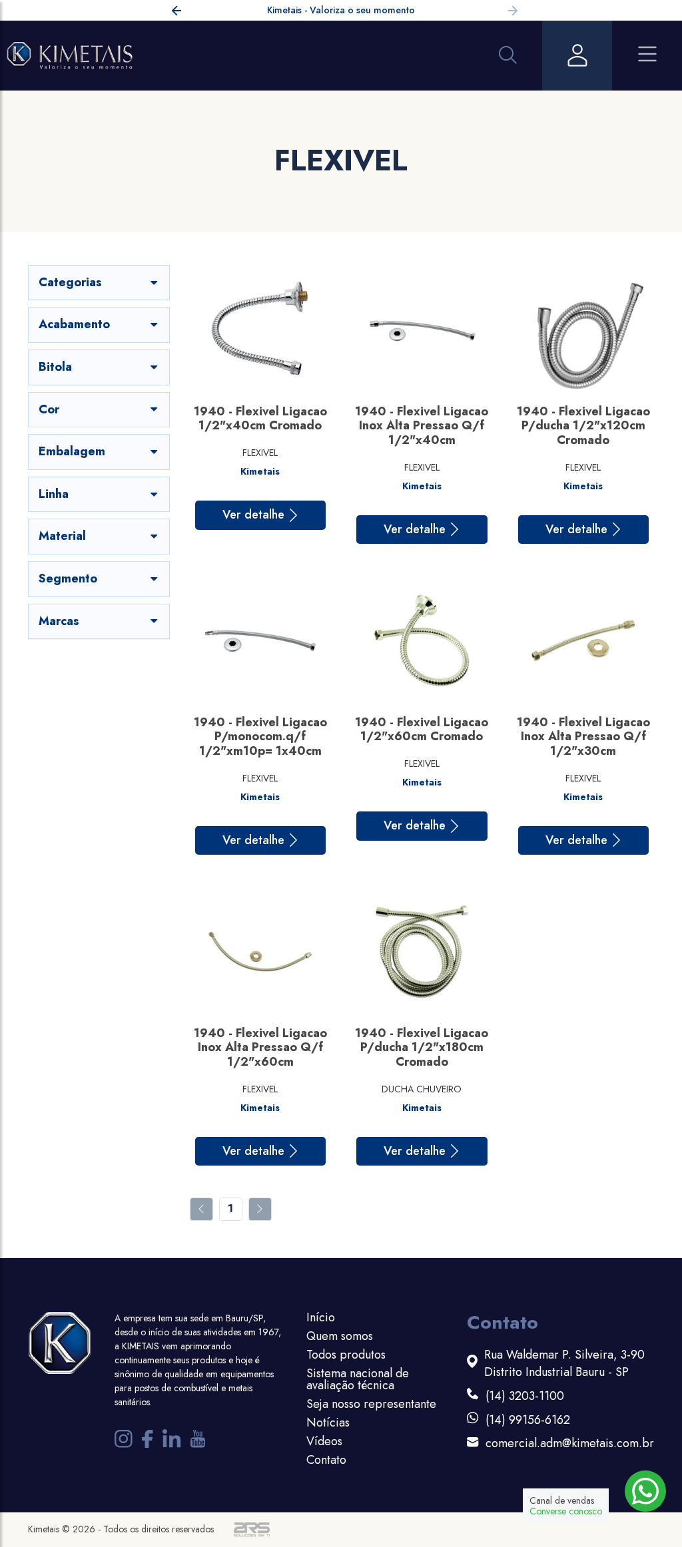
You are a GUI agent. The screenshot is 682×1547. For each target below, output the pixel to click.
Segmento (68, 578)
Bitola (55, 366)
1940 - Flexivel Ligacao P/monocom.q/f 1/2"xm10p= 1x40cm (260, 737)
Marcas (59, 621)
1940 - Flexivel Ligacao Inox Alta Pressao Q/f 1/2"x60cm (260, 1047)
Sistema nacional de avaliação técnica (357, 1379)
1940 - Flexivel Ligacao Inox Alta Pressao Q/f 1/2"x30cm (583, 737)
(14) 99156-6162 (528, 1420)
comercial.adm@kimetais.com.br (570, 1443)
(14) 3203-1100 (525, 1396)
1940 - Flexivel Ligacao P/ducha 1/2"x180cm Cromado (421, 1047)
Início (320, 1317)
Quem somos (339, 1336)
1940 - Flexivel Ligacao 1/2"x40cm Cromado (260, 419)
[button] (512, 12)
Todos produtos (346, 1355)
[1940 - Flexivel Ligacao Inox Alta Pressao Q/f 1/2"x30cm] (583, 641)
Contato (326, 1460)
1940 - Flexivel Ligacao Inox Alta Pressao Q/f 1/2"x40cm (421, 426)
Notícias (328, 1423)
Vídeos (324, 1441)
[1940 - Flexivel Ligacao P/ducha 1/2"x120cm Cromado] (583, 330)
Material (62, 536)
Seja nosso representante (371, 1404)
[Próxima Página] (260, 1209)
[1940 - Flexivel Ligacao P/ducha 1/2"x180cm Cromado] (422, 951)
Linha (54, 494)
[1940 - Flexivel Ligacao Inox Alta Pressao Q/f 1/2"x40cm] (422, 330)
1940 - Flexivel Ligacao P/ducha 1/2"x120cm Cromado (583, 426)
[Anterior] (201, 1209)
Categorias (70, 282)
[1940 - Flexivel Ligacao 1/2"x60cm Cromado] (422, 641)
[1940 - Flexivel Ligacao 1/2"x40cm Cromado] (260, 330)
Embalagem (72, 451)
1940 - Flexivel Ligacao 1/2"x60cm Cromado (421, 730)
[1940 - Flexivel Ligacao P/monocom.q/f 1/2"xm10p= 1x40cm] (260, 641)
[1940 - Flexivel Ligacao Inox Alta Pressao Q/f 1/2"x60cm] (260, 951)
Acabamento (74, 324)
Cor (49, 409)
